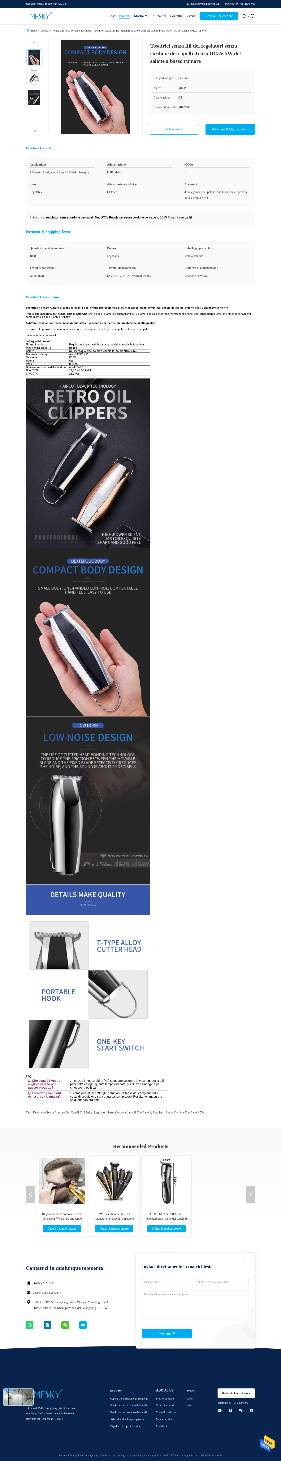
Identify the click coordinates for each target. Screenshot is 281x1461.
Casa (112, 16)
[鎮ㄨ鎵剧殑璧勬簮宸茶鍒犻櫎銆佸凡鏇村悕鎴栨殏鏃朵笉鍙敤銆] (35, 1327)
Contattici (177, 16)
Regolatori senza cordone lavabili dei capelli (122, 1112)
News (189, 1405)
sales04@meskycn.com (47, 1292)
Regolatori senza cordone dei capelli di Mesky (62, 1112)
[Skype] (52, 1327)
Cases (189, 1398)
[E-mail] (87, 1327)
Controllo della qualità (167, 1413)
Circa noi (159, 16)
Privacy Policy (66, 1455)
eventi (191, 16)
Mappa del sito (164, 1419)
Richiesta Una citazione (219, 16)
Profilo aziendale (165, 1398)
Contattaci (176, 129)
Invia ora (165, 1334)
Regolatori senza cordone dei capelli (72, 30)
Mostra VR (141, 16)
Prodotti (124, 16)
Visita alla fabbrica (166, 1405)
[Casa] (41, 16)
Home (34, 30)
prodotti (45, 30)
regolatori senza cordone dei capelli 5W (178, 1112)
